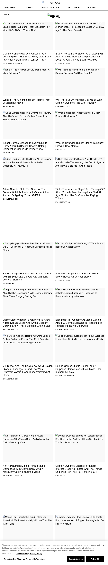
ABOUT (7, 14)
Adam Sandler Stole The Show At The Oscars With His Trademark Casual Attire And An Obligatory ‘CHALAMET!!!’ (26, 192)
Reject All (95, 559)
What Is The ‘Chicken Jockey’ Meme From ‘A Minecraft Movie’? (26, 101)
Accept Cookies (76, 559)
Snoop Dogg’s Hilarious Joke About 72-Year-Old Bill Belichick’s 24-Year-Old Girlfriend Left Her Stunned (27, 276)
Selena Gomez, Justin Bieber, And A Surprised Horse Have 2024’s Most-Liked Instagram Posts (78, 369)
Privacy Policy (36, 553)
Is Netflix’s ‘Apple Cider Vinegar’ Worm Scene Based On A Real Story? (77, 274)
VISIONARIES (10, 7)
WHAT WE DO (74, 7)
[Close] (103, 545)
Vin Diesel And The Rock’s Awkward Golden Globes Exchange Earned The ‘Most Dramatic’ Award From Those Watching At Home (28, 370)
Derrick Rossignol (13, 63)
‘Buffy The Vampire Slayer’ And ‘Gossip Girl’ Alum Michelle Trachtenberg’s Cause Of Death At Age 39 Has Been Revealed (80, 56)
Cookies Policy (22, 553)
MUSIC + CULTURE (50, 7)
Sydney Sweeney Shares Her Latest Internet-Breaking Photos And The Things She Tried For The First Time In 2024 (78, 468)
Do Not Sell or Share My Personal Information (24, 559)
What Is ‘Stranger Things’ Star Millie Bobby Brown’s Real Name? (79, 144)
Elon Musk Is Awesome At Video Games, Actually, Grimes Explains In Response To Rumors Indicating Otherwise (78, 322)
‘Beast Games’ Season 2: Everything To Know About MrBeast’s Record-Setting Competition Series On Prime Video (25, 146)
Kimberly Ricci (64, 63)
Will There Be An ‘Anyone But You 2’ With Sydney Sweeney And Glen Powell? (78, 101)
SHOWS (29, 7)
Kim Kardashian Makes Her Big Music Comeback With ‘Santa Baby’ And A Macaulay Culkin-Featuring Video (24, 468)
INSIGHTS (91, 7)
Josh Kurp (9, 106)
